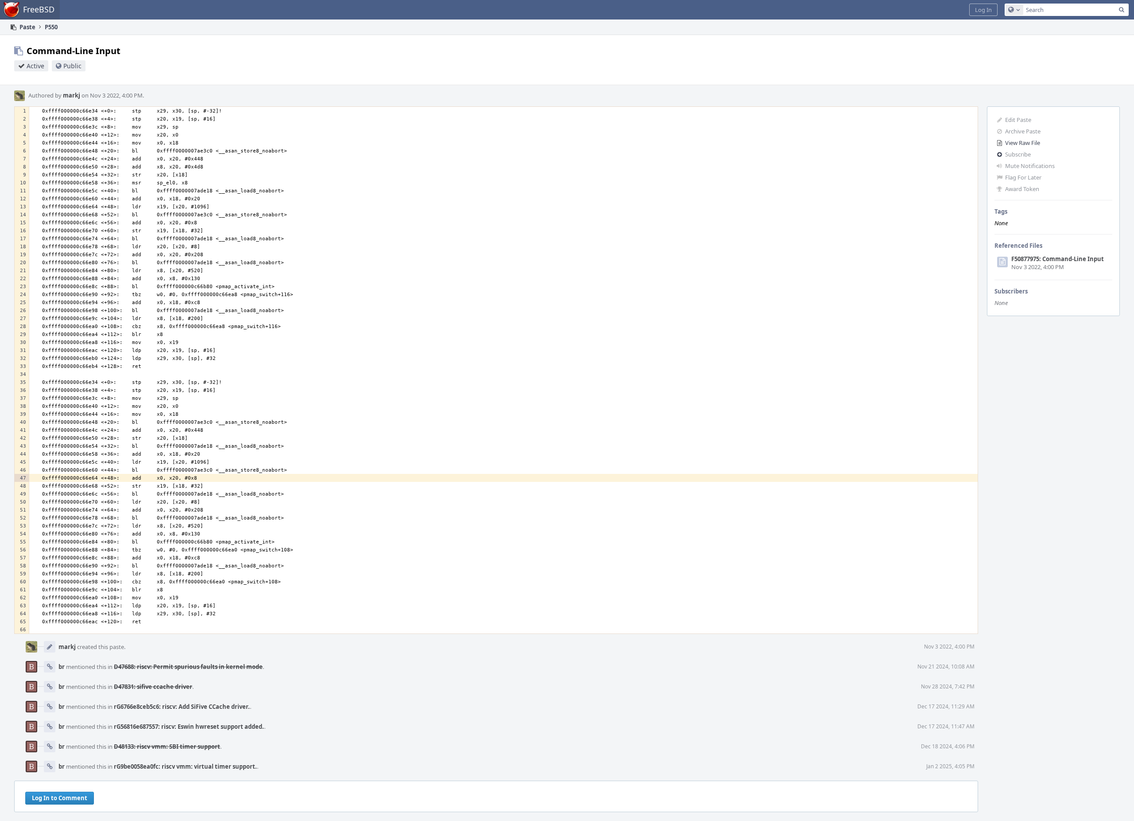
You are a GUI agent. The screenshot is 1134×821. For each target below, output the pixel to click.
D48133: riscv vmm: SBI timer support (167, 747)
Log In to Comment (59, 798)
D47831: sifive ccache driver (153, 687)
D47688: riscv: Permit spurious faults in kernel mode (188, 667)
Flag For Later (1023, 177)
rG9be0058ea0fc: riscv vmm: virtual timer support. (185, 766)
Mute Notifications (1030, 166)
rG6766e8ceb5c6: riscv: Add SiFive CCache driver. (182, 707)
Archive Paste (1023, 131)
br (61, 667)
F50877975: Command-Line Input (1057, 259)
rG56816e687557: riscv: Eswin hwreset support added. (189, 727)
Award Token (1022, 189)
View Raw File (1022, 143)
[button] (983, 10)
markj (71, 95)
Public (72, 66)
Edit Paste (1018, 120)
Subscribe (1018, 154)
